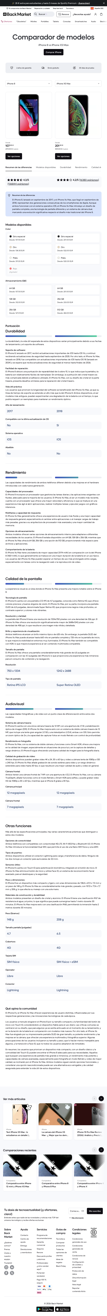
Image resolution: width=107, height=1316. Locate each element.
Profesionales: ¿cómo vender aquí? (43, 1266)
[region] (53, 1122)
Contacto (24, 1235)
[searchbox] (45, 14)
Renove (40, 1252)
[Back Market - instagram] (6, 1267)
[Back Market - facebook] (6, 1273)
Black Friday (61, 1266)
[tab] (18, 167)
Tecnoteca (60, 1239)
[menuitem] (33, 21)
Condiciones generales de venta (77, 1248)
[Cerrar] (104, 3)
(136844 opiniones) (18, 184)
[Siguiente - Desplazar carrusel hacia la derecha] (101, 1098)
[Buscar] (36, 14)
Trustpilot (8, 1263)
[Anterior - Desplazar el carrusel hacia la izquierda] (94, 1098)
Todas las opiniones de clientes (61, 1252)
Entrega (23, 1245)
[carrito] (101, 14)
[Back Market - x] (12, 1273)
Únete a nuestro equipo (7, 1256)
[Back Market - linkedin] (12, 1267)
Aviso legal (76, 1284)
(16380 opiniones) (89, 180)
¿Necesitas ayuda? (82, 14)
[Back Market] (17, 14)
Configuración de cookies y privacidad (78, 1264)
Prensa (7, 1249)
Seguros (40, 1249)
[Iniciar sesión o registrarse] (95, 14)
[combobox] (28, 83)
